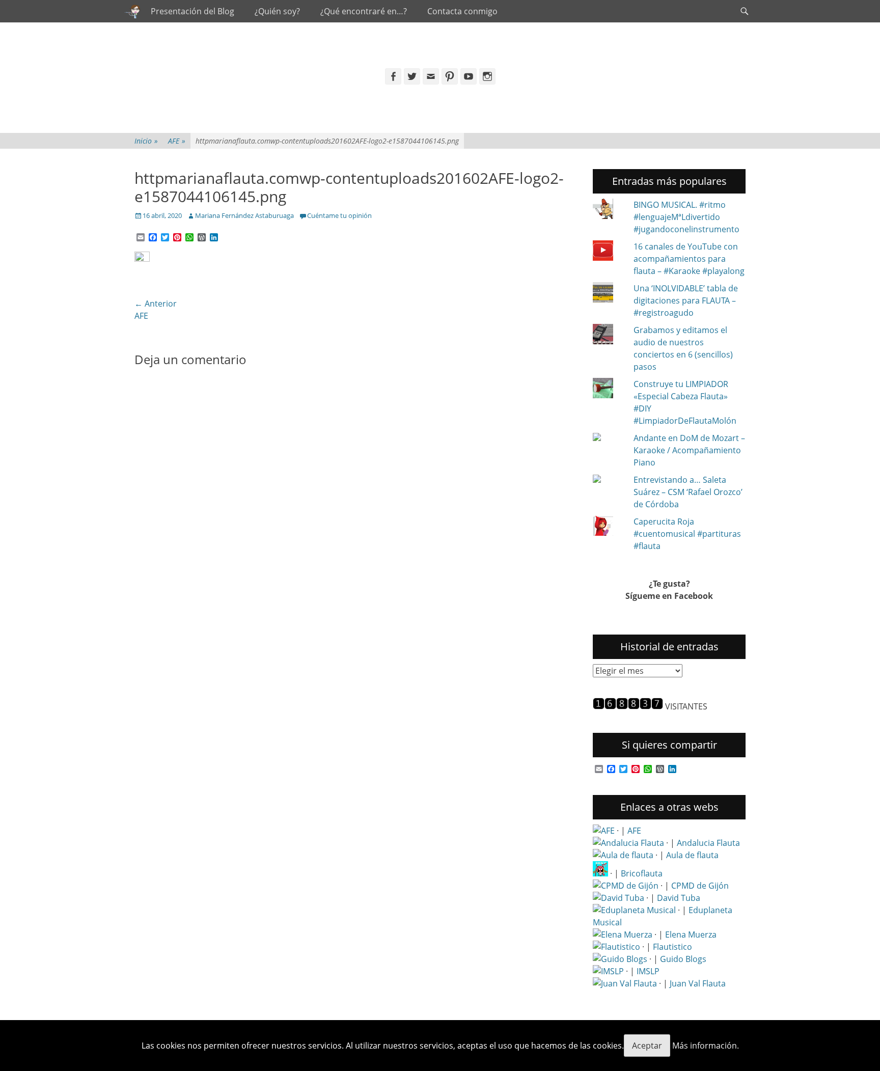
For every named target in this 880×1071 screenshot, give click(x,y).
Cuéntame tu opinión (339, 215)
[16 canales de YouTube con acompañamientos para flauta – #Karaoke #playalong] (609, 252)
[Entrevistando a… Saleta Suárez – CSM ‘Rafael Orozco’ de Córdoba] (609, 480)
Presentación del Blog (192, 11)
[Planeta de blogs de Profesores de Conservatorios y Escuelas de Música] (620, 959)
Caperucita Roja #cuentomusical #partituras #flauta (687, 534)
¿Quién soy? (277, 11)
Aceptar (647, 1045)
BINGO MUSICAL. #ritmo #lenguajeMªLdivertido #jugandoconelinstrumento (686, 217)
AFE (176, 141)
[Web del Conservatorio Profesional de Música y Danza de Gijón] (625, 885)
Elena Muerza (691, 934)
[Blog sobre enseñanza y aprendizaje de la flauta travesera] (622, 934)
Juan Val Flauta (698, 983)
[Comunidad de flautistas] (616, 946)
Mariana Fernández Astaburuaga (244, 215)
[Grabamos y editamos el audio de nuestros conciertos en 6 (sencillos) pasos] (609, 335)
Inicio (146, 141)
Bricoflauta (642, 873)
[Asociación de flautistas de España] (604, 830)
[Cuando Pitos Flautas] (132, 11)
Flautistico (672, 946)
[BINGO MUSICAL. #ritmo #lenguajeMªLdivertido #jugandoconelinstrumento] (609, 210)
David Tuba (678, 897)
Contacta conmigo (462, 11)
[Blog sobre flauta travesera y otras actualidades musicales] (625, 983)
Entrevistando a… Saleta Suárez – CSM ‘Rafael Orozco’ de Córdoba (688, 492)
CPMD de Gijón (700, 885)
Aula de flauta (692, 855)
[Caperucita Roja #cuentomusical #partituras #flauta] (609, 527)
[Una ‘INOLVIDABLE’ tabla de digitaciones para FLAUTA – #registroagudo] (609, 294)
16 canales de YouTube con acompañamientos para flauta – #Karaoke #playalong (689, 259)
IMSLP (648, 971)
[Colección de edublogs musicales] (634, 910)
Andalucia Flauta (708, 842)
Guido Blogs (683, 959)
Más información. (705, 1045)
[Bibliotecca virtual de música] (608, 971)
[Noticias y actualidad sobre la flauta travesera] (623, 855)
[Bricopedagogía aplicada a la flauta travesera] (600, 873)
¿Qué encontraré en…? (363, 11)
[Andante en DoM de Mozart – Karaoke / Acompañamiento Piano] (609, 438)
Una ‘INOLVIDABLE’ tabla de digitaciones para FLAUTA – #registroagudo (686, 300)
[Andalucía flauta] (628, 842)
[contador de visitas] (628, 706)
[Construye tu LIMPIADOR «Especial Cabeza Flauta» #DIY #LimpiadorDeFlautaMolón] (609, 389)
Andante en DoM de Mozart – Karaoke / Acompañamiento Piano (689, 450)
